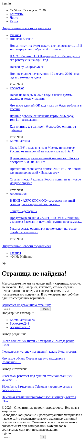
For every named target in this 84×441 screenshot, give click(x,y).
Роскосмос (17, 88)
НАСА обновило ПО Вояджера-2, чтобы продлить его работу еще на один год (45, 58)
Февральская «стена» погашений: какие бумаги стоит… (41, 351)
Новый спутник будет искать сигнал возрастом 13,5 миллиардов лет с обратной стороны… (46, 47)
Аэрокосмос (18, 193)
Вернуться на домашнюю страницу (26, 305)
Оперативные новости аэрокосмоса (26, 28)
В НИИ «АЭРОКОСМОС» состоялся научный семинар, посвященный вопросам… (42, 202)
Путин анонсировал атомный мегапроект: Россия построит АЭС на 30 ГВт (44, 160)
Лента (14, 17)
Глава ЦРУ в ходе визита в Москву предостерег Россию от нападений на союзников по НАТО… (44, 149)
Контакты (16, 14)
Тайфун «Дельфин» (23, 211)
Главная (15, 35)
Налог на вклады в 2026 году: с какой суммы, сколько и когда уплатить (41, 96)
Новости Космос (21, 38)
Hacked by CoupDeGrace (26, 66)
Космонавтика (20, 140)
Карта (14, 21)
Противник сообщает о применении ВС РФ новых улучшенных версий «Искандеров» (45, 170)
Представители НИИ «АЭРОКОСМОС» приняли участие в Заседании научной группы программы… (46, 219)
